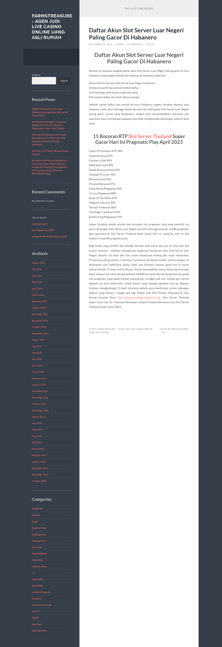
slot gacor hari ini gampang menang (49, 236)
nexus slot (37, 547)
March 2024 (38, 448)
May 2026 (37, 282)
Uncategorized (39, 630)
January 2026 (39, 307)
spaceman (37, 624)
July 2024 (37, 423)
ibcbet (35, 521)
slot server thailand (41, 604)
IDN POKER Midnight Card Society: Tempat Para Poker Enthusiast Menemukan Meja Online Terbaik (49, 125)
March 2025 (38, 371)
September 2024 (40, 410)
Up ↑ (164, 332)
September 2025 (40, 333)
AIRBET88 (37, 508)
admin (120, 44)
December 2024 (40, 391)
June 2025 (37, 352)
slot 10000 (37, 585)
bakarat (36, 515)
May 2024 (37, 436)
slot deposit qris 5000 (43, 230)
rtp (33, 572)
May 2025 (37, 359)
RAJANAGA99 (39, 553)
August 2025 (38, 339)
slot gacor (37, 598)
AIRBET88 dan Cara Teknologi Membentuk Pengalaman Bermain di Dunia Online (50, 112)
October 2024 (39, 404)
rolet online (37, 560)
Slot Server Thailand (150, 136)
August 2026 (38, 262)
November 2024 (40, 397)
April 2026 (37, 288)
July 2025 (37, 346)
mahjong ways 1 (40, 223)
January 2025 (39, 384)
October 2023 (39, 481)
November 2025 (40, 320)
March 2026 (38, 294)
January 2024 (39, 461)
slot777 (36, 611)
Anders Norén (179, 329)
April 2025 (37, 365)
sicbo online (37, 579)
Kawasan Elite (39, 527)
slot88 (35, 617)
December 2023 (40, 468)
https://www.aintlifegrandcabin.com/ (139, 297)
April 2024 (37, 442)
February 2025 (39, 378)
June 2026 (37, 275)
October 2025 (39, 327)
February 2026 (39, 301)
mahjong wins (38, 540)
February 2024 (39, 455)
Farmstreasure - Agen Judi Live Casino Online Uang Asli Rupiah (52, 26)
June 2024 (37, 429)
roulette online (39, 566)
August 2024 (38, 416)
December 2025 (40, 314)
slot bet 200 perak (41, 592)
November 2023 (40, 474)
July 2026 (37, 269)
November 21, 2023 (100, 44)
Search (36, 75)
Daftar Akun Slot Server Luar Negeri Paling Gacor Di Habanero (136, 33)
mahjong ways (39, 534)
